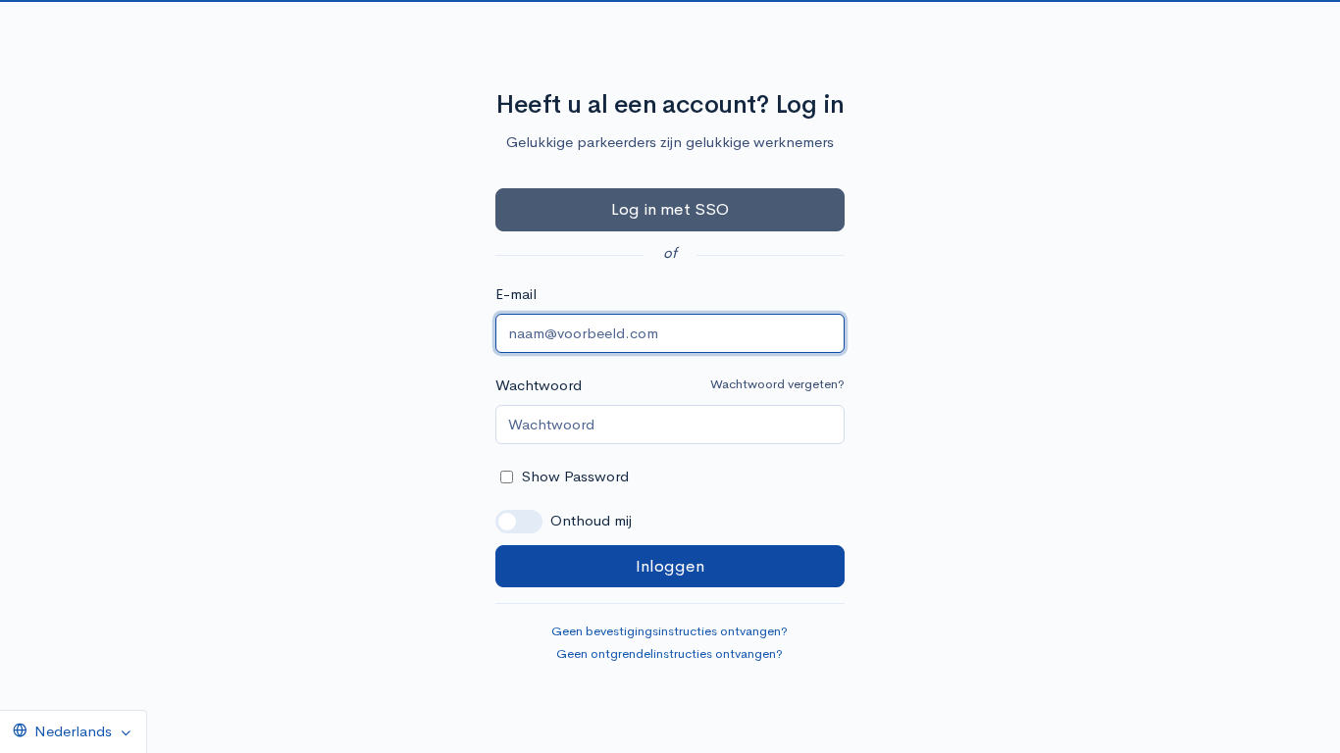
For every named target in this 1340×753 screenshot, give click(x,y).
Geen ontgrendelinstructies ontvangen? (669, 653)
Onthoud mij (591, 520)
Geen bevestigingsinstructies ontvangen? (669, 631)
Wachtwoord (538, 385)
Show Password (575, 476)
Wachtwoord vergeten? (777, 384)
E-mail (516, 293)
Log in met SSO (670, 209)
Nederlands (73, 731)
